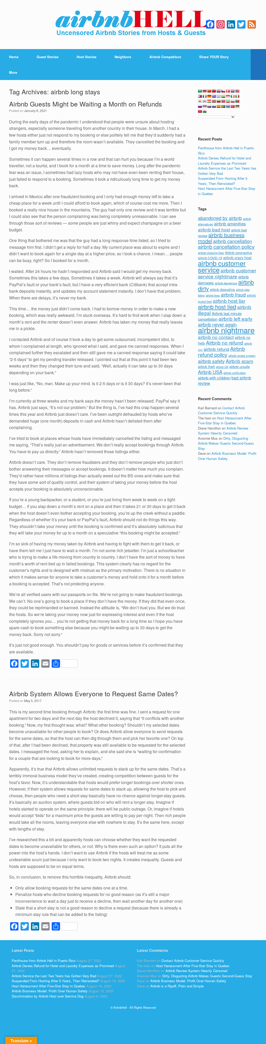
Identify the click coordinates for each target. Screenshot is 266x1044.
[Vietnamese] (200, 111)
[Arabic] (200, 91)
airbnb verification (234, 373)
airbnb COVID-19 (210, 258)
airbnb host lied (217, 306)
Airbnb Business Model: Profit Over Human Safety (227, 456)
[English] (237, 91)
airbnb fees (213, 295)
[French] (205, 96)
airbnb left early (235, 318)
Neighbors (123, 56)
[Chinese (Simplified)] (209, 91)
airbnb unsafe (239, 366)
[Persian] (228, 101)
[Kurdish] (209, 101)
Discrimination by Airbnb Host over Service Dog (47, 996)
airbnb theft (206, 366)
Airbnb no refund (224, 342)
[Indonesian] (228, 96)
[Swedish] (223, 106)
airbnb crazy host (237, 257)
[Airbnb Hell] (133, 24)
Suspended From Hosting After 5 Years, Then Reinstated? (222, 181)
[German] (209, 96)
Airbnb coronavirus (238, 252)
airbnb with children (214, 377)
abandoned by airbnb (220, 218)
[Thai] (228, 106)
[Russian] (200, 106)
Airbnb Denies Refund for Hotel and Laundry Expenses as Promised (224, 161)
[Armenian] (205, 91)
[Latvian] (214, 101)
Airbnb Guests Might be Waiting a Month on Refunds (85, 103)
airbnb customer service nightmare (227, 273)
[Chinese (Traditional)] (214, 91)
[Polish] (233, 101)
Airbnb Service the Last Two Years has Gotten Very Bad (54, 975)
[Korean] (205, 101)
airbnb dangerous (226, 283)
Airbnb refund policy (221, 352)
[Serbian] (205, 106)
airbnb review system (241, 355)
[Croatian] (219, 91)
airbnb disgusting (222, 289)
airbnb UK (222, 367)
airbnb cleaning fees (211, 253)
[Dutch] (233, 91)
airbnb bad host (214, 229)
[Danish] (228, 91)
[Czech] (223, 91)
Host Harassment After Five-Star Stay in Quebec (224, 421)
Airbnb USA (210, 372)
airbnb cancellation (232, 241)
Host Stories (86, 56)
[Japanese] (200, 101)
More (13, 72)
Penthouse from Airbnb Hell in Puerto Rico (43, 960)
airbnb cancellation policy (226, 246)
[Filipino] (200, 96)
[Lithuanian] (219, 101)
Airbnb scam (239, 360)
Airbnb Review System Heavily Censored (223, 431)
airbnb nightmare (226, 329)
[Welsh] (205, 111)
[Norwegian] (223, 101)
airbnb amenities (230, 223)
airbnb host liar (229, 300)
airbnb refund (216, 349)
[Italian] (237, 96)
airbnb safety (211, 361)
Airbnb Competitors (165, 56)
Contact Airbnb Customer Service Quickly (221, 410)
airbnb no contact (216, 337)
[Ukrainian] (237, 106)
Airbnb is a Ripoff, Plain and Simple (177, 985)
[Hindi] (223, 96)
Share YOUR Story (214, 56)
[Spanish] (219, 106)
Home (13, 56)
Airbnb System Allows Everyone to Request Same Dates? (93, 693)
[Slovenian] (214, 106)
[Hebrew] (219, 96)
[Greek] (214, 96)
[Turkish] (233, 106)
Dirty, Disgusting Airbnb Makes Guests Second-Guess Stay (226, 443)
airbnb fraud (233, 294)
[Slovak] (209, 106)
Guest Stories (47, 56)
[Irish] (233, 96)
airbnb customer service (222, 266)
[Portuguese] (237, 101)
